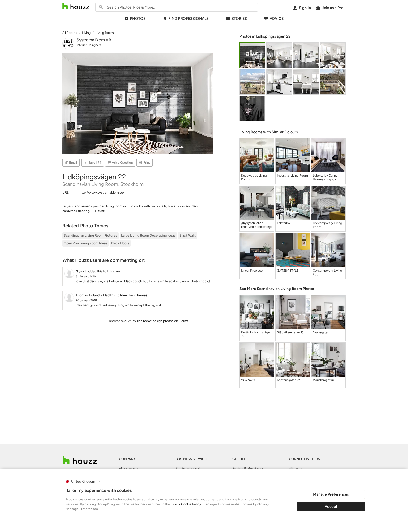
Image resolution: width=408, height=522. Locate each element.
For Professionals (188, 468)
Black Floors (120, 243)
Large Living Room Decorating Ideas (148, 235)
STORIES (239, 18)
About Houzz (128, 468)
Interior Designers (88, 45)
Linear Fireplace (252, 270)
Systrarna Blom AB (93, 40)
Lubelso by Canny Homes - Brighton (325, 177)
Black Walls (187, 235)
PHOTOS (138, 18)
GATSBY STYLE (287, 270)
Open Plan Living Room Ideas (85, 243)
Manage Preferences (331, 494)
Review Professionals (248, 468)
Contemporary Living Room (327, 225)
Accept (331, 506)
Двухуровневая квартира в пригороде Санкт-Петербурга (256, 225)
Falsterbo (283, 223)
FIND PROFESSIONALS (188, 18)
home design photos (158, 321)
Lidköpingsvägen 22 (273, 36)
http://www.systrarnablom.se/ (102, 192)
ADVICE (277, 18)
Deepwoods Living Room (254, 177)
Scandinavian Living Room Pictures (90, 235)
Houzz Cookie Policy (186, 504)
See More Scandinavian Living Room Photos (276, 288)
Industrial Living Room (292, 175)
